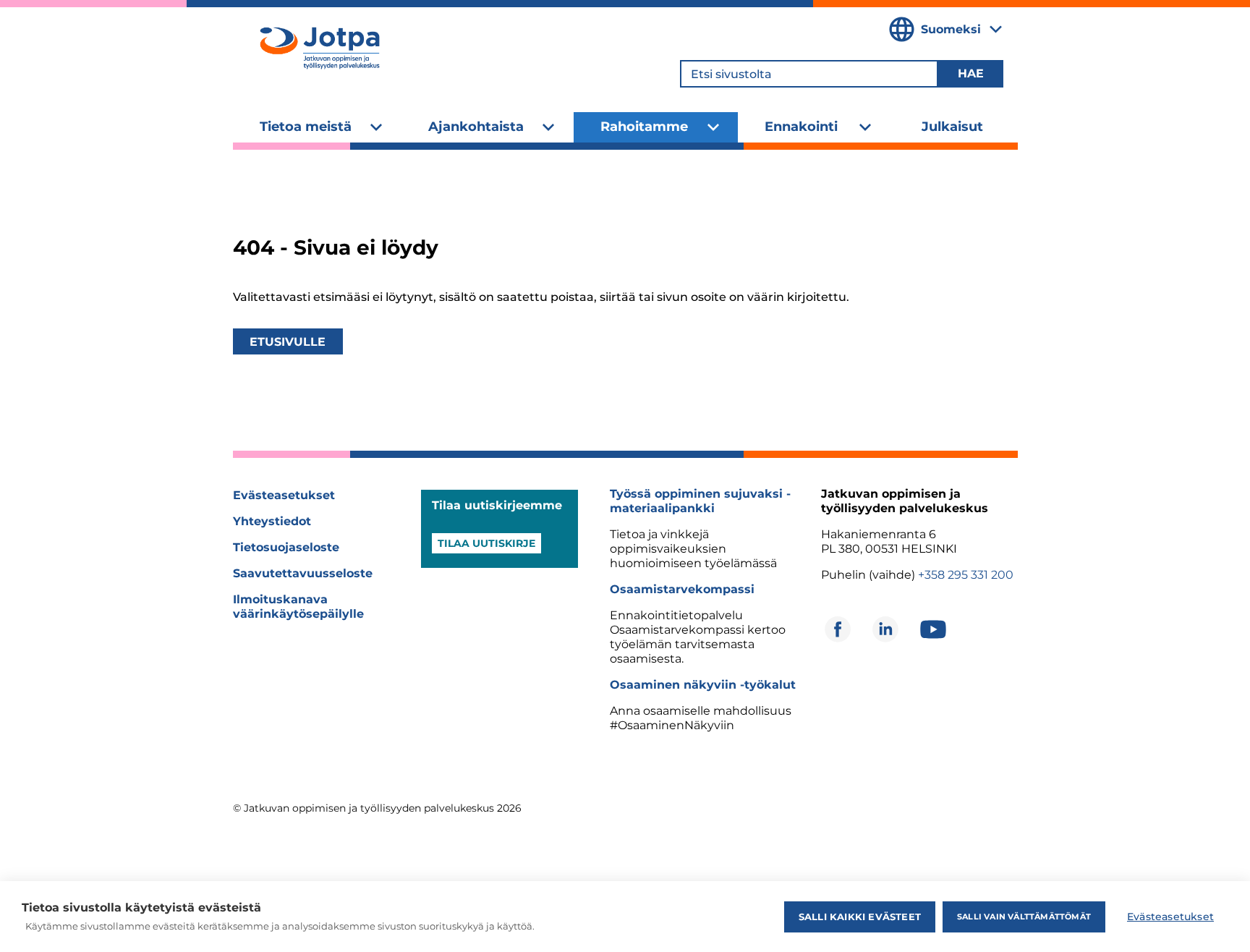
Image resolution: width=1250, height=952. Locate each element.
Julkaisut (952, 127)
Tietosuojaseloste (286, 547)
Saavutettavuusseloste (303, 573)
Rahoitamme (644, 127)
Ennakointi (801, 127)
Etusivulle (288, 342)
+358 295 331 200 (965, 575)
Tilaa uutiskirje (486, 543)
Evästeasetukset (284, 495)
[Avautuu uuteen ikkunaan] (837, 629)
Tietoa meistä (306, 127)
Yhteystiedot (272, 521)
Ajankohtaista (476, 127)
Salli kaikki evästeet (860, 916)
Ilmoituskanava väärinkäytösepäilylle (298, 606)
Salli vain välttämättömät (1024, 916)
